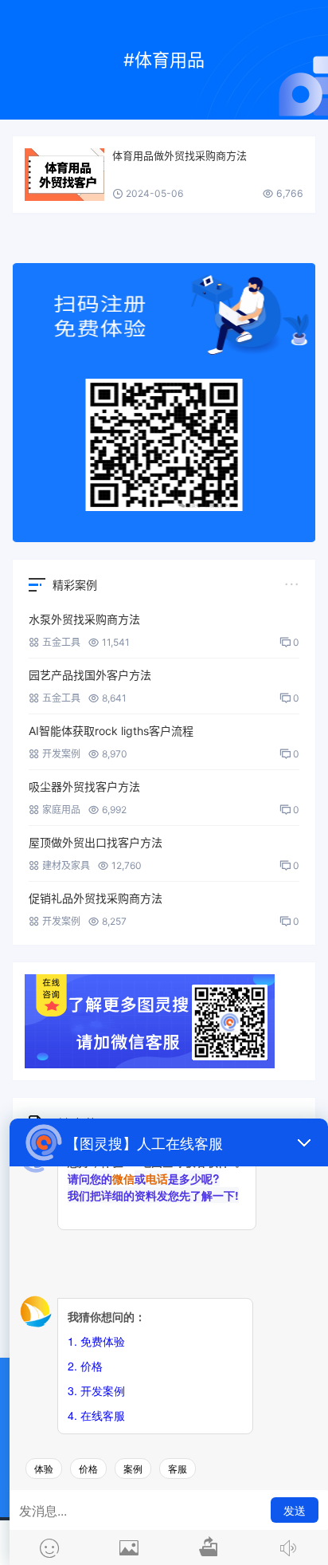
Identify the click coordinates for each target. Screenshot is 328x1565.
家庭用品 (61, 810)
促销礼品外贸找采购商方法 (95, 898)
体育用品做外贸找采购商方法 (179, 155)
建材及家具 (66, 865)
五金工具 (61, 642)
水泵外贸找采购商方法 (84, 619)
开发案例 (61, 754)
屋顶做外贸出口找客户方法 (95, 842)
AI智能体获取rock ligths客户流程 (111, 730)
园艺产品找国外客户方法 (90, 675)
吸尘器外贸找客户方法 (84, 786)
